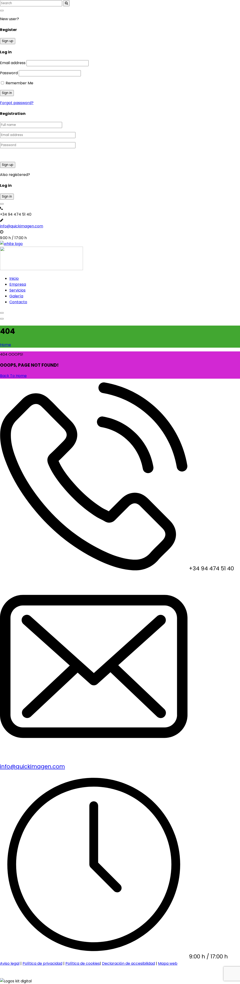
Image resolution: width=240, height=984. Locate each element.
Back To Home (13, 375)
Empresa (17, 284)
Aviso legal (9, 963)
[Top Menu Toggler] (2, 318)
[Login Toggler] (2, 204)
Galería (16, 296)
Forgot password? (17, 102)
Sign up (7, 41)
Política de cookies (82, 963)
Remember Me (19, 83)
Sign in (7, 196)
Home (5, 344)
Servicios (17, 290)
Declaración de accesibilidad (128, 963)
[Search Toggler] (2, 10)
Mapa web (167, 963)
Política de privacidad (42, 963)
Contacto (18, 302)
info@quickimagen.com (21, 226)
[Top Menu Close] (2, 313)
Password (9, 73)
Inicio (14, 278)
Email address (13, 63)
